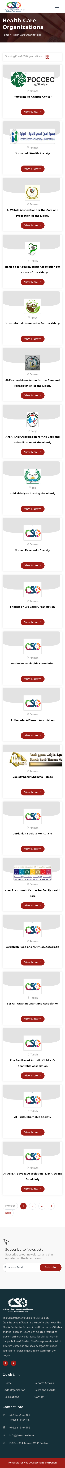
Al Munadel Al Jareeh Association (33, 720)
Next (8, 1212)
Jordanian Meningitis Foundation (32, 663)
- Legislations (11, 1396)
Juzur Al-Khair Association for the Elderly (32, 323)
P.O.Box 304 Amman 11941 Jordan (29, 1443)
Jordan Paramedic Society (32, 550)
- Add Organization (14, 1390)
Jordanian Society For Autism (32, 833)
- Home (7, 1383)
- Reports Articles (43, 1383)
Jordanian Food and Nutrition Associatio (32, 947)
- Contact (39, 1396)
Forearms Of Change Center (32, 96)
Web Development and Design (40, 1462)
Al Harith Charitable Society (32, 1117)
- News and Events (44, 1390)
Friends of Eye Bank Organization (32, 606)
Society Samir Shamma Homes (32, 776)
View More (31, 112)
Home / (7, 34)
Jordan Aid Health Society (32, 153)
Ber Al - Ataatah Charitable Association (33, 1003)
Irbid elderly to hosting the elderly (32, 493)
